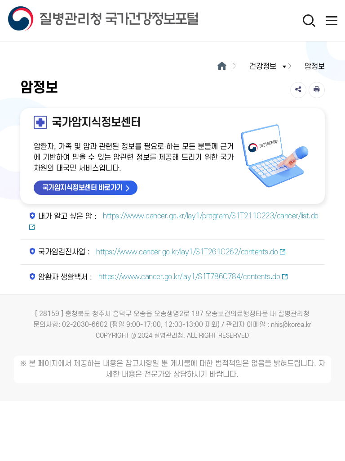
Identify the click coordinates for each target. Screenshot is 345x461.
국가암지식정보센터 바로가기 (82, 188)
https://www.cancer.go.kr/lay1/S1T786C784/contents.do (188, 277)
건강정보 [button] (262, 67)
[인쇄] (317, 90)
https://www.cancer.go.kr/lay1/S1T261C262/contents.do (186, 252)
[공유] (298, 90)
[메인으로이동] (222, 66)
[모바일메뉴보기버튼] (332, 20)
